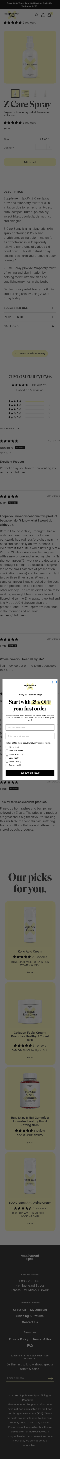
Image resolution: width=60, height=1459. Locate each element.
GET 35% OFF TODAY (30, 773)
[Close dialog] (54, 682)
